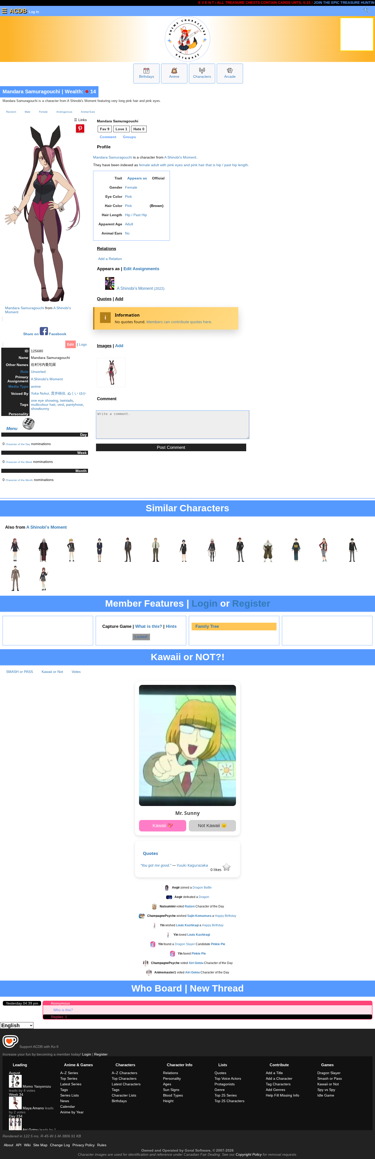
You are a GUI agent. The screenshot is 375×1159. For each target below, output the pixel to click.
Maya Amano (33, 1108)
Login (205, 603)
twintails (66, 400)
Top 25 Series (226, 1095)
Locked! (141, 637)
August (14, 1073)
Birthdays (146, 76)
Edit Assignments (141, 268)
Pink (128, 196)
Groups (129, 137)
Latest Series (70, 1084)
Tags (64, 1090)
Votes (76, 672)
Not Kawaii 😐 (212, 825)
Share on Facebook (44, 334)
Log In (33, 12)
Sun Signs (171, 1090)
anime (36, 386)
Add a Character (279, 1078)
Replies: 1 (59, 1017)
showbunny (40, 409)
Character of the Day (18, 444)
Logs (83, 344)
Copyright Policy (249, 1154)
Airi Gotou (30, 1130)
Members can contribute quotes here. (179, 321)
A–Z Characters (124, 1073)
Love (121, 129)
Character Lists (124, 1095)
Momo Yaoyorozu (36, 1086)
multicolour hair (43, 404)
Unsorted (38, 372)
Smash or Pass (329, 1078)
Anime (174, 76)
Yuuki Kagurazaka (192, 865)
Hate (138, 129)
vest (60, 404)
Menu (11, 428)
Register (251, 603)
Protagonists (225, 1084)
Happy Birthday (225, 916)
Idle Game (325, 1095)
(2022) (159, 289)
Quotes (104, 298)
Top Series (68, 1078)
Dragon (204, 897)
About (8, 1145)
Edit (70, 344)
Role (24, 372)
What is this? (148, 626)
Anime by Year (72, 1112)
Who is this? (63, 1010)
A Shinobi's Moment (47, 379)
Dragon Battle (202, 888)
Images (104, 345)
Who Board (156, 988)
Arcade (230, 76)
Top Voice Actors (228, 1078)
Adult (129, 224)
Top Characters (124, 1078)
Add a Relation (110, 259)
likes (216, 869)
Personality (172, 1078)
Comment (108, 137)
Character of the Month (19, 480)
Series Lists (69, 1095)
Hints (171, 626)
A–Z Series (69, 1073)
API (18, 1145)
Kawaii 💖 (163, 825)
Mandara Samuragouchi (31, 91)
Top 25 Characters (229, 1101)
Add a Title (274, 1073)
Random (11, 111)
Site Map (40, 1145)
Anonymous (60, 1003)
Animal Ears (88, 111)
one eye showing (44, 400)
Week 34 (16, 1094)
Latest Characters (126, 1084)
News (64, 1101)
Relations (106, 248)
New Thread (217, 988)
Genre (220, 1090)
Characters (202, 76)
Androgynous (64, 111)
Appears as (137, 178)
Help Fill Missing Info (282, 1095)
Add (119, 298)
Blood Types (173, 1095)
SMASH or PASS (19, 672)
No (127, 233)
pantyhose (74, 404)
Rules (101, 1145)
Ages (167, 1084)
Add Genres (275, 1090)
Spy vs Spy (326, 1090)
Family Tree (207, 626)
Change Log (60, 1145)
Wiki (27, 1145)
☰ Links (80, 120)
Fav (104, 129)
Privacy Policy (83, 1145)
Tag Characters (278, 1084)
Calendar (67, 1106)
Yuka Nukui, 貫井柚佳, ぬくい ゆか (58, 393)
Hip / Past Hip (136, 215)
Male (27, 111)
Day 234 (15, 1116)
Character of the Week (19, 462)
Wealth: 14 (80, 91)
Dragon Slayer (185, 944)
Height (168, 1101)
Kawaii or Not (52, 672)
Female (43, 111)
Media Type (18, 386)
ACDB (18, 10)
